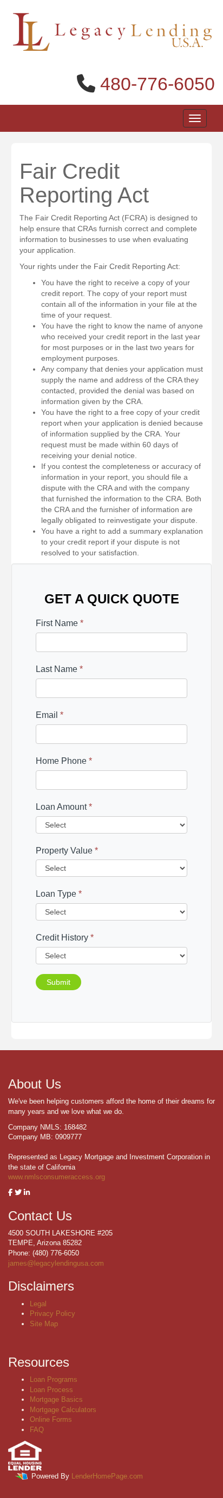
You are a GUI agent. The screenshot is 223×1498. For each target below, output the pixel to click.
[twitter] (18, 1192)
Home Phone (64, 760)
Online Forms (51, 1419)
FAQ (37, 1430)
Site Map (44, 1324)
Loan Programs (53, 1379)
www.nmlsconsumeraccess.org (56, 1177)
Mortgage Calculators (63, 1410)
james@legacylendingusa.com (56, 1263)
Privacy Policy (52, 1313)
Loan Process (51, 1390)
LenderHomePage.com (107, 1476)
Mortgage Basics (56, 1399)
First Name (59, 623)
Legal (38, 1304)
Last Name (59, 669)
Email (49, 715)
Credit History (65, 937)
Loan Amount (64, 806)
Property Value (67, 850)
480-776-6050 (157, 83)
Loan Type (59, 893)
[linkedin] (27, 1192)
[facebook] (10, 1192)
